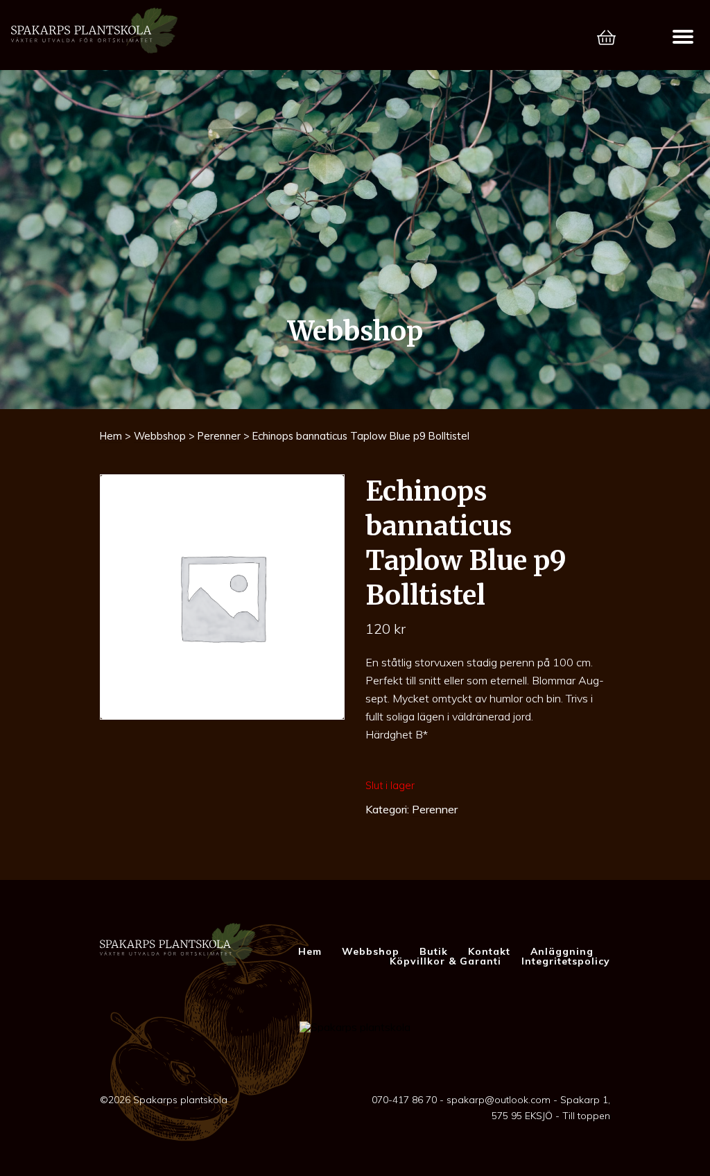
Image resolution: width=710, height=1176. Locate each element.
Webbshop (160, 435)
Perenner (219, 435)
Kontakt (489, 951)
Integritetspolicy (565, 961)
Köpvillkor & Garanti (445, 961)
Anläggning (562, 951)
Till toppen (586, 1115)
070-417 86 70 (404, 1099)
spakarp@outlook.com (499, 1099)
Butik (433, 951)
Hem (111, 435)
